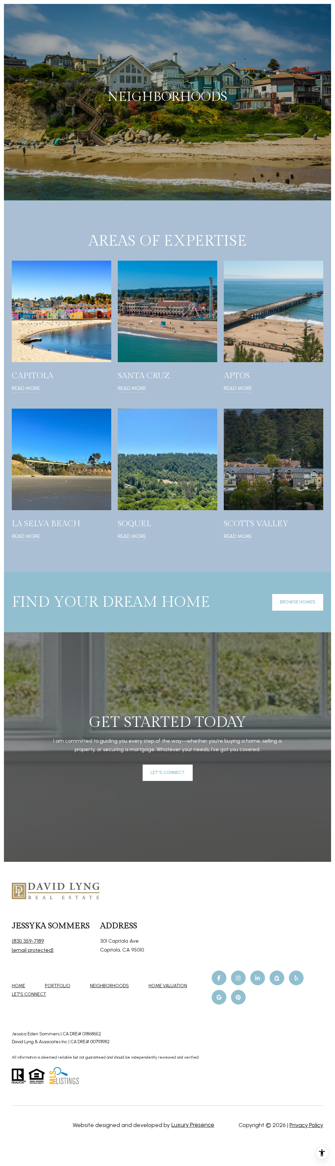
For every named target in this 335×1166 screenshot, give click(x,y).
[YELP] (296, 978)
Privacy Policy (306, 1125)
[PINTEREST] (238, 997)
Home (18, 986)
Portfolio (57, 986)
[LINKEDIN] (257, 978)
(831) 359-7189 (28, 941)
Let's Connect (29, 994)
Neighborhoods (109, 986)
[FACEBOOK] (219, 978)
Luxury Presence (192, 1124)
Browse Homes (297, 602)
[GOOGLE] (219, 997)
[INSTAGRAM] (238, 978)
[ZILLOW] (277, 978)
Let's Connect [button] (167, 772)
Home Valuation (168, 986)
